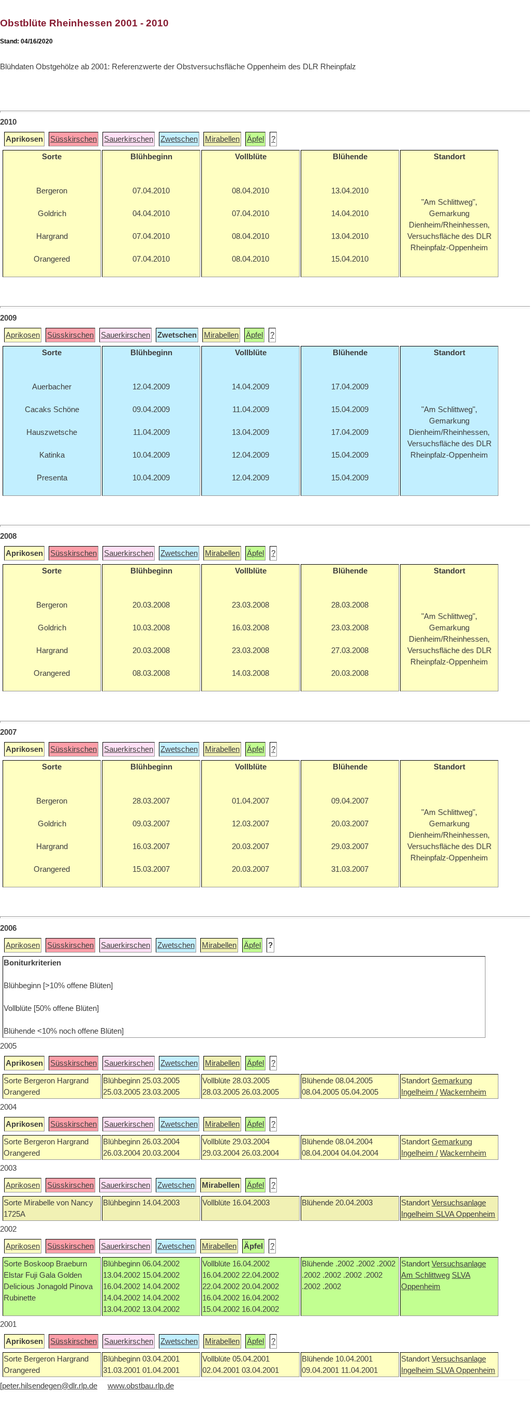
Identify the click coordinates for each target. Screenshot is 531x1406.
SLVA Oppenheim (465, 1214)
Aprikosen (23, 335)
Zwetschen (179, 139)
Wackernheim (463, 1092)
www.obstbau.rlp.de (141, 1386)
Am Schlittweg (425, 1275)
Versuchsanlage (459, 1203)
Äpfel (255, 139)
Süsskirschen (73, 139)
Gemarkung (452, 1081)
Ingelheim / (419, 1092)
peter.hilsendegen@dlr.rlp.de (49, 1386)
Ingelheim (418, 1214)
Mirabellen (222, 139)
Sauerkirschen (128, 139)
